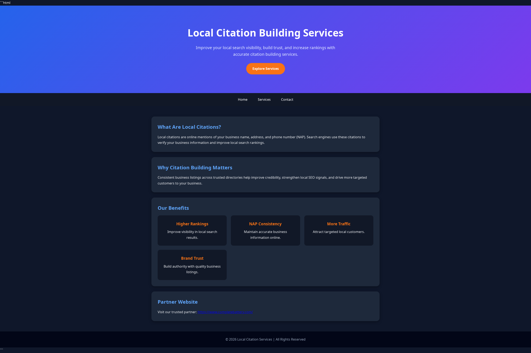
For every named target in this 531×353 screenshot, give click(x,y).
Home (242, 99)
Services (264, 99)
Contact (287, 99)
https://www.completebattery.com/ (225, 312)
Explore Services (265, 68)
